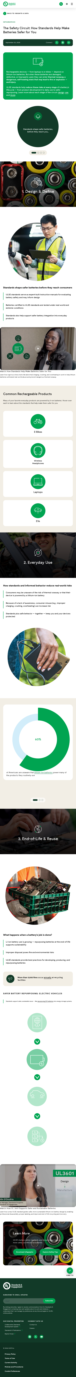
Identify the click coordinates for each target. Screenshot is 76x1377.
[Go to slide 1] (35, 800)
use (66, 93)
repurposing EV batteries (45, 1001)
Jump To (69, 1275)
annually (47, 978)
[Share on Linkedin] (63, 42)
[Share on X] (57, 42)
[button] (33, 153)
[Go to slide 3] (42, 800)
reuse (12, 95)
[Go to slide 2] (39, 800)
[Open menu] (72, 4)
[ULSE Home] (9, 4)
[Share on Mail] (68, 42)
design (61, 93)
